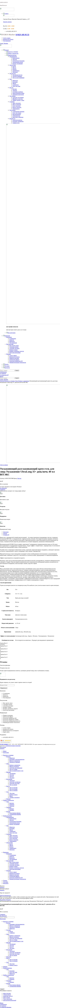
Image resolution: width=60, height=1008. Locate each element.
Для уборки (12, 96)
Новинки (8, 956)
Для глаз (11, 775)
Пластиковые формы (14, 813)
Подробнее (3, 899)
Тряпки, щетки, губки (18, 100)
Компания (9, 337)
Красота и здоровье (13, 51)
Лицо (16, 381)
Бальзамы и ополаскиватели (16, 759)
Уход (10, 79)
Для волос (12, 780)
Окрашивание (13, 56)
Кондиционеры (16, 114)
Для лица (11, 777)
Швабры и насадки (17, 99)
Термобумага (15, 70)
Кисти (14, 66)
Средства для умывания (15, 768)
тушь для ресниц (7, 999)
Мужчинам (9, 779)
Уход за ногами (13, 787)
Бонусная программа (14, 352)
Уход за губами (13, 769)
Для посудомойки (17, 76)
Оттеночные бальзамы (18, 60)
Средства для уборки (18, 97)
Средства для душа (14, 783)
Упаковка (8, 807)
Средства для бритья (14, 782)
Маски (14, 83)
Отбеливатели (16, 115)
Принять (8, 899)
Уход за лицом (13, 784)
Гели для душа (16, 86)
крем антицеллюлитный (9, 1000)
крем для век (6, 997)
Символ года (15, 122)
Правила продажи (14, 358)
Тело (7, 792)
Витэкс (19, 478)
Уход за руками (13, 789)
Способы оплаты (13, 347)
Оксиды (14, 59)
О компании (12, 338)
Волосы (8, 756)
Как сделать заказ (14, 345)
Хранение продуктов (18, 94)
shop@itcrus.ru (3, 5)
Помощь (8, 354)
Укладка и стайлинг (14, 762)
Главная (2, 381)
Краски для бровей (17, 63)
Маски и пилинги (14, 766)
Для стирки (12, 110)
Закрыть (2, 748)
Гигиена (8, 930)
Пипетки (11, 806)
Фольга (14, 69)
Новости (11, 340)
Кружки (14, 89)
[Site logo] (7, 10)
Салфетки (12, 932)
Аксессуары (12, 65)
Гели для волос (16, 106)
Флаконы (11, 804)
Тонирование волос (17, 62)
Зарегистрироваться (5, 895)
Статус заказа (13, 355)
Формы (8, 811)
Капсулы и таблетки (17, 117)
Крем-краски (15, 58)
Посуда (11, 87)
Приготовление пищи (18, 93)
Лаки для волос (16, 103)
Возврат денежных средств (16, 351)
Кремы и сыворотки (23, 381)
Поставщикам (13, 342)
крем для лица (7, 993)
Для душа (11, 793)
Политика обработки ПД (16, 361)
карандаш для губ (7, 996)
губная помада (7, 994)
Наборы (8, 799)
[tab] (31, 532)
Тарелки (14, 90)
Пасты (11, 931)
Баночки (11, 803)
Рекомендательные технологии (17, 362)
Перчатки (15, 72)
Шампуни (15, 80)
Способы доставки (14, 348)
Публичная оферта (14, 359)
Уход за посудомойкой (18, 77)
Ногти (8, 786)
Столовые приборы (17, 91)
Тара (7, 801)
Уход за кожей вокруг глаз (16, 770)
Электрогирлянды (17, 120)
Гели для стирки (16, 113)
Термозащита (16, 108)
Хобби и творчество (13, 53)
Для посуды (12, 73)
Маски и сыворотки (14, 761)
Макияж (8, 772)
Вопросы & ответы (14, 357)
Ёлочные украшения (17, 121)
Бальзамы (15, 82)
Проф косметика (12, 55)
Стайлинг (12, 101)
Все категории (11, 332)
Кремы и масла (13, 794)
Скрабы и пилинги (14, 797)
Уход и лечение (13, 790)
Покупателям (9, 344)
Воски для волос (16, 107)
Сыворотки (15, 84)
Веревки (11, 808)
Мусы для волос (16, 104)
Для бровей (12, 773)
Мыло (11, 796)
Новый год (12, 118)
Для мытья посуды (17, 75)
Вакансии (12, 341)
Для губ (11, 776)
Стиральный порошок (18, 111)
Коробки (11, 810)
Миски (14, 68)
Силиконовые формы (15, 814)
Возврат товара (13, 349)
